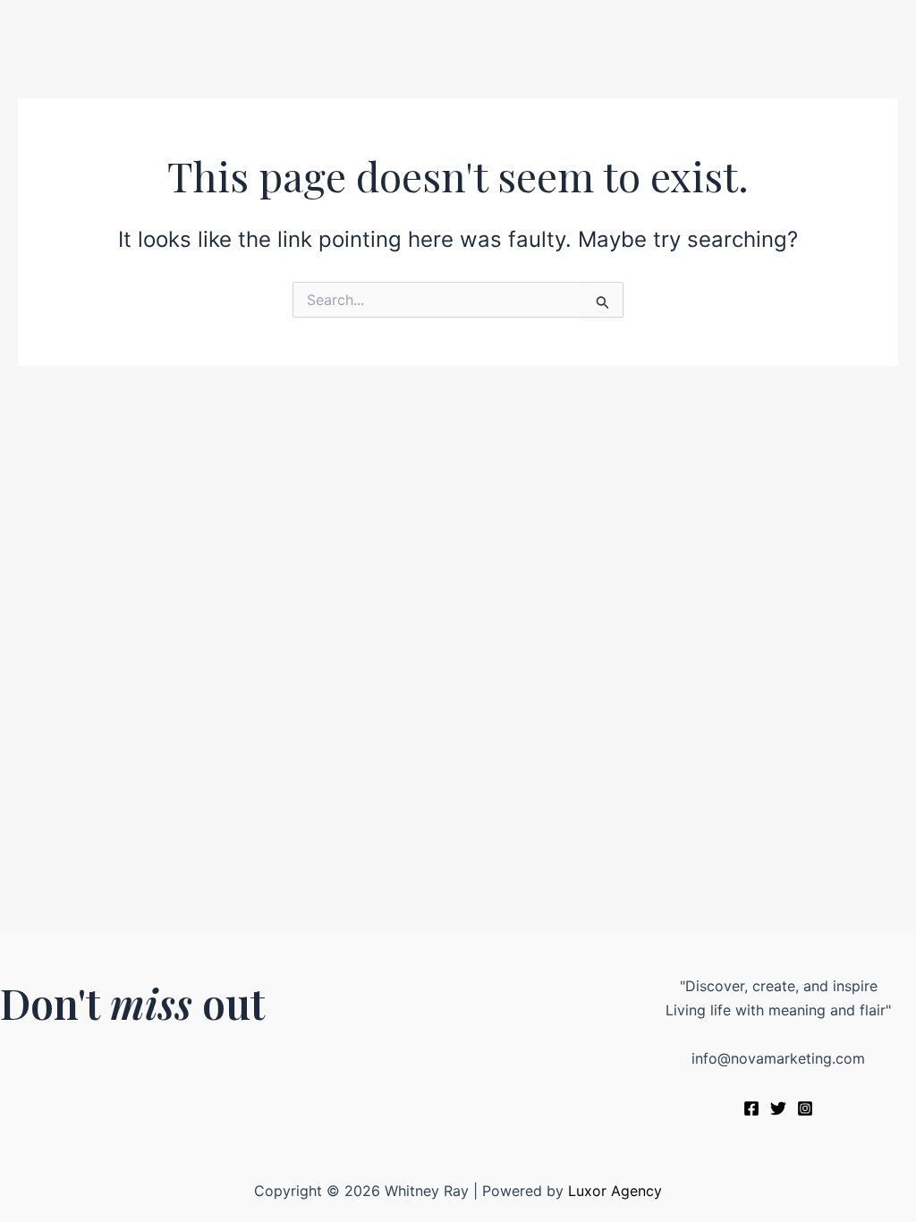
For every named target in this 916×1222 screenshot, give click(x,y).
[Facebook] (751, 1108)
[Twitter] (778, 1108)
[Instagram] (805, 1108)
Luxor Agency (615, 1191)
